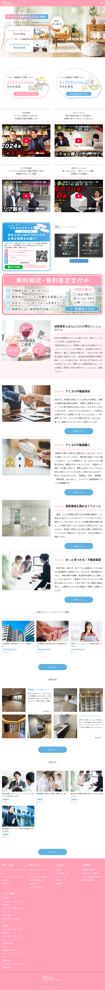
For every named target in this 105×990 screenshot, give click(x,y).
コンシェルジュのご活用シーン (39, 877)
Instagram (5, 884)
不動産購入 (5, 926)
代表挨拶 (58, 870)
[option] (52, 31)
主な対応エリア (34, 884)
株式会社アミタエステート (48, 987)
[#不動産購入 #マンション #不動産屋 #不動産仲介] (66, 245)
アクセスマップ (61, 877)
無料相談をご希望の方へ (90, 870)
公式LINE (5, 880)
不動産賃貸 (5, 960)
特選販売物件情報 (8, 943)
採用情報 (58, 884)
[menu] (102, 3)
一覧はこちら (52, 667)
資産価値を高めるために (10, 950)
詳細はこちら (79, 431)
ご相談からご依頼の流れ (37, 880)
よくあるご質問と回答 (36, 887)
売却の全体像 (6, 915)
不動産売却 (5, 898)
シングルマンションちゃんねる (12, 877)
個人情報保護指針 (88, 880)
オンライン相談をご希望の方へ (92, 877)
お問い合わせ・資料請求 (90, 873)
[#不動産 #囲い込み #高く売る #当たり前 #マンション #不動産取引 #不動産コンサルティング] (91, 245)
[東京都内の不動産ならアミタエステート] (11, 3)
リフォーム (5, 946)
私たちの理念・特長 (62, 873)
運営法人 (58, 880)
